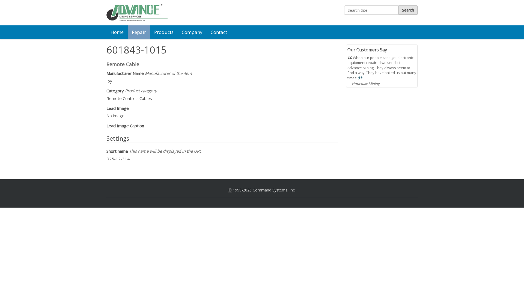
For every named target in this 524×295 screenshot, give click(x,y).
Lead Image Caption (125, 125)
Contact (219, 32)
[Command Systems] (137, 12)
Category (131, 90)
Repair (139, 32)
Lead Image (117, 108)
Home (117, 32)
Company (192, 32)
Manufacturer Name (149, 73)
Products (164, 32)
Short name (154, 151)
